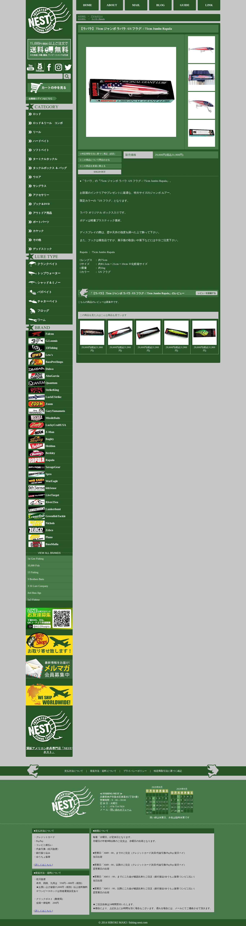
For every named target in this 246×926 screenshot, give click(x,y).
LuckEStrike (53, 396)
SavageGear (53, 467)
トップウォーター (49, 273)
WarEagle (52, 481)
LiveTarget (52, 495)
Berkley (50, 453)
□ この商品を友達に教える (93, 166)
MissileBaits (53, 417)
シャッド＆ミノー (49, 282)
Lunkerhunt (53, 509)
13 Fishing (33, 572)
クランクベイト (47, 263)
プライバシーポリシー (135, 771)
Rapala (50, 460)
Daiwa (49, 368)
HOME (87, 5)
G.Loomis (51, 340)
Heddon (50, 446)
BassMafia (52, 544)
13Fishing (51, 347)
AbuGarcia (52, 375)
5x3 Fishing (34, 599)
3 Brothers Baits (36, 579)
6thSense (51, 488)
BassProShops (54, 361)
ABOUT (112, 5)
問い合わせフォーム (120, 809)
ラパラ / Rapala (98, 19)
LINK (209, 5)
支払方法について (73, 771)
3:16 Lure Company (38, 586)
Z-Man (50, 432)
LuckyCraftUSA (56, 424)
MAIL (136, 5)
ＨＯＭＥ (82, 16)
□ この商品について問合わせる (95, 160)
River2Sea (52, 502)
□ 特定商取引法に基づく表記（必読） (98, 153)
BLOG (160, 5)
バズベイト (44, 291)
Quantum (51, 382)
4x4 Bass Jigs (34, 593)
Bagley (50, 439)
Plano (49, 537)
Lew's (49, 354)
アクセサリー (97, 16)
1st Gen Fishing (36, 558)
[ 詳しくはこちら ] (43, 864)
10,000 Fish (34, 565)
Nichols (50, 523)
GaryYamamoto (55, 410)
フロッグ (43, 310)
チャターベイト (47, 301)
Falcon (50, 333)
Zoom (49, 403)
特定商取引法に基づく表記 (168, 771)
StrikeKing (52, 389)
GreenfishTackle (56, 516)
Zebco (49, 530)
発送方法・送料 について (103, 771)
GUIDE (184, 5)
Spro (49, 474)
